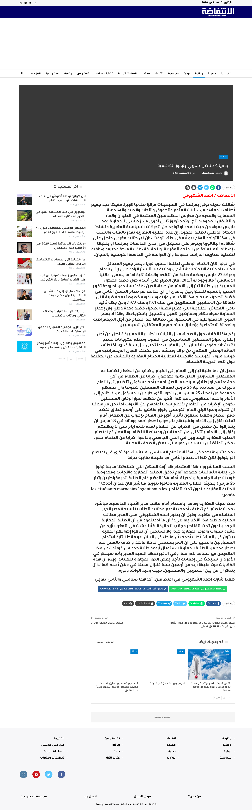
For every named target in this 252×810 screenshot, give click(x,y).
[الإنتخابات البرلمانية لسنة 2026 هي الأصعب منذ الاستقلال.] (24, 247)
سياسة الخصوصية (34, 796)
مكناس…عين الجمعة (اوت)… (107, 623)
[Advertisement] (126, 44)
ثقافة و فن (84, 74)
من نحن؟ (194, 796)
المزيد (37, 74)
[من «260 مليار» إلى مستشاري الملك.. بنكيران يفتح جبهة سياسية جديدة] (24, 294)
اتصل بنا (90, 796)
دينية (172, 751)
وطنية (199, 74)
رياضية (68, 74)
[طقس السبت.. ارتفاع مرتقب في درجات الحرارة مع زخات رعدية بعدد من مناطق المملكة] (209, 664)
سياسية (173, 74)
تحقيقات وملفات (52, 758)
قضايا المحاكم (104, 74)
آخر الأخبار (223, 157)
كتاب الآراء (113, 758)
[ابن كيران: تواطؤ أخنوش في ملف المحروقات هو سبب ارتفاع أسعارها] (24, 199)
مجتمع (146, 74)
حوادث (171, 758)
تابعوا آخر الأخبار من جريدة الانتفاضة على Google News (132, 589)
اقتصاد (159, 74)
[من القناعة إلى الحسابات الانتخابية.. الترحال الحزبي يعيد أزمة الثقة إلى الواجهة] (24, 263)
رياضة (116, 745)
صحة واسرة (52, 74)
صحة (117, 751)
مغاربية (59, 738)
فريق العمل (142, 796)
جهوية (212, 74)
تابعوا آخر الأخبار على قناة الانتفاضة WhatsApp (197, 589)
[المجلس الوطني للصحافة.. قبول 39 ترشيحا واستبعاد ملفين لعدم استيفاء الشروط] (24, 231)
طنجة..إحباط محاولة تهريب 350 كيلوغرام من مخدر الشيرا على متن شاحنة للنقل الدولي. (202, 625)
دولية (187, 74)
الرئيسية (226, 74)
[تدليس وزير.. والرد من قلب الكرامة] (162, 664)
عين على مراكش (52, 745)
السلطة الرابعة (127, 74)
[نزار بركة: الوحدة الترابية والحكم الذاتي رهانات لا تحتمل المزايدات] (24, 314)
